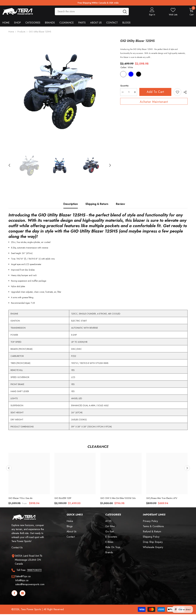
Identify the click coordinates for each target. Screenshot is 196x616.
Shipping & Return (96, 204)
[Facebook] (14, 593)
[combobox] (88, 11)
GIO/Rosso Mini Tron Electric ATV (161, 498)
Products (21, 31)
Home (11, 31)
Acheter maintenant (154, 102)
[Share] (184, 92)
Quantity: (124, 85)
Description (70, 204)
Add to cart (155, 92)
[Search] (92, 11)
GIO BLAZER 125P (62, 498)
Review (120, 204)
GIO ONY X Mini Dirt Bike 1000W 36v (118, 498)
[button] (9, 165)
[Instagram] (22, 593)
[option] (59, 90)
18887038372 (34, 570)
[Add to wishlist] (177, 92)
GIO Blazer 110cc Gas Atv (20, 498)
